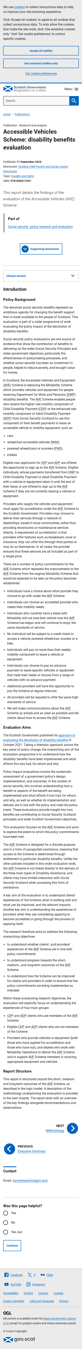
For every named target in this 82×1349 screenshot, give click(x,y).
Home (7, 114)
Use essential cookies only (41, 63)
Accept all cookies (41, 50)
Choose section (16, 275)
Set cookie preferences (41, 73)
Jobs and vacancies (41, 1301)
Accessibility (10, 1293)
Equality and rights (22, 176)
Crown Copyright (13, 1301)
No (13, 1222)
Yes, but (16, 1232)
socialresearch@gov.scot (30, 1180)
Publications (22, 114)
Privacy (63, 1301)
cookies (19, 7)
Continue (12, 1245)
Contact (43, 1293)
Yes (13, 1213)
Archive (28, 1293)
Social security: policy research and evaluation (40, 227)
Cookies (58, 1293)
